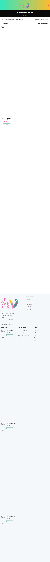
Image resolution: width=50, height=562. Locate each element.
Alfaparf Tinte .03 (10, 423)
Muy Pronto (28, 307)
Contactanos (20, 338)
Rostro (35, 340)
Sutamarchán (29, 304)
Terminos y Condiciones (23, 335)
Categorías (24, 15)
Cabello (36, 330)
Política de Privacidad (23, 330)
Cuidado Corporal (9, 19)
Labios (35, 333)
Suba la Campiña (30, 302)
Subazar (28, 299)
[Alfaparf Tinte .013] (3, 375)
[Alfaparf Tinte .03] (3, 468)
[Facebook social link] (22, 1)
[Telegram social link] (28, 1)
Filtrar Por (5, 23)
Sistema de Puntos (22, 333)
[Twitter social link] (23, 1)
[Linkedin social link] (26, 1)
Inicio (2, 19)
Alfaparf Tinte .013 (10, 330)
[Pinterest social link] (25, 1)
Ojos (35, 338)
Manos (35, 335)
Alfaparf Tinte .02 (10, 516)
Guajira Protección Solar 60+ (6, 119)
